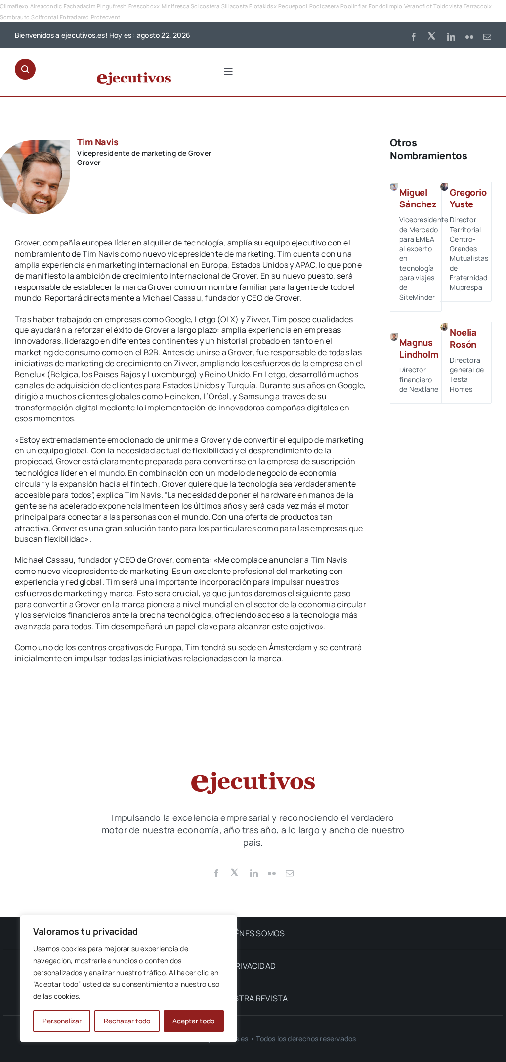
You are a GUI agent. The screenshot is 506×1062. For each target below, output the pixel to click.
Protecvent (105, 17)
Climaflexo (14, 6)
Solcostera (205, 6)
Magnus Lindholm (418, 348)
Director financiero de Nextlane (419, 379)
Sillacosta (234, 6)
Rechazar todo (127, 1020)
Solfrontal (44, 17)
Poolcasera (324, 6)
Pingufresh (111, 6)
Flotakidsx (262, 6)
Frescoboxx (144, 6)
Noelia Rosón (463, 338)
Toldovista (447, 6)
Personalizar (62, 1020)
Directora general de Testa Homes (467, 374)
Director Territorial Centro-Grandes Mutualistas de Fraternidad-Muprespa (470, 253)
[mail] (487, 37)
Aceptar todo (193, 1020)
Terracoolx (478, 6)
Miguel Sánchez (418, 197)
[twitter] (432, 35)
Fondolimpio (386, 6)
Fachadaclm (79, 6)
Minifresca (175, 6)
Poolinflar (353, 6)
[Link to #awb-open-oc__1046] (25, 69)
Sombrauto (15, 17)
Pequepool (292, 6)
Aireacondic (46, 6)
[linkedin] (451, 37)
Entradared (74, 17)
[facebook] (414, 37)
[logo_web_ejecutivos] (134, 76)
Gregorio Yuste (468, 197)
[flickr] (469, 37)
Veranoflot (418, 6)
